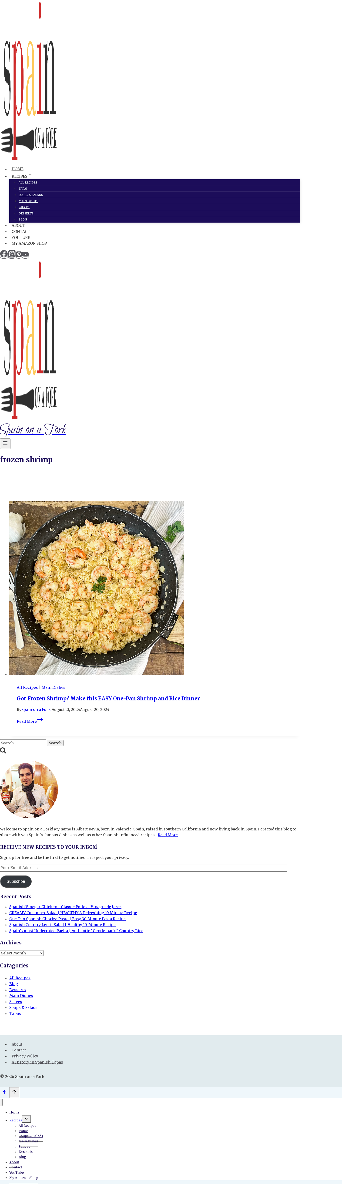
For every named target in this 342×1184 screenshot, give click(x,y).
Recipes (15, 1120)
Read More (30, 721)
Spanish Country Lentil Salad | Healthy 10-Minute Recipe (62, 924)
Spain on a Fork (36, 709)
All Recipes (28, 182)
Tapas (23, 188)
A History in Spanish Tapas (37, 1062)
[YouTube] (25, 256)
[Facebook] (4, 256)
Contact (21, 231)
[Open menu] (5, 443)
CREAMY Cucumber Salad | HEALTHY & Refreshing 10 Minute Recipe (73, 912)
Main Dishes (28, 201)
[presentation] (154, 589)
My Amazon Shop (29, 243)
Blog (23, 219)
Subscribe (16, 881)
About (18, 225)
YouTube (21, 237)
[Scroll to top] (4, 1093)
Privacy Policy (25, 1056)
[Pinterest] (19, 256)
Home (17, 169)
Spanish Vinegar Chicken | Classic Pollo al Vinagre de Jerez (65, 906)
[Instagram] (12, 256)
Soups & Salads (31, 195)
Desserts (26, 213)
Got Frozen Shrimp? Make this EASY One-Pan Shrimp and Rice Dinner (108, 698)
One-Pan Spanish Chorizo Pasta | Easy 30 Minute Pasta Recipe (67, 918)
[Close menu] (1, 1102)
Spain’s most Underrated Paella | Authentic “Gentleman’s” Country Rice (76, 930)
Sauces (24, 207)
